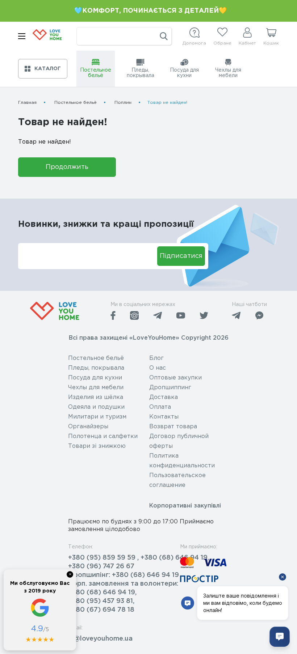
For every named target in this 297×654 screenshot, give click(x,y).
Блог (156, 358)
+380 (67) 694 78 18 (101, 610)
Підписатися (181, 256)
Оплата (160, 407)
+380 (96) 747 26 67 (101, 566)
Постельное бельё (75, 103)
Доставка (163, 397)
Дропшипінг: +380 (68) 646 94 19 (123, 575)
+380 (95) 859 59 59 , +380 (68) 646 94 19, (138, 558)
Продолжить (67, 167)
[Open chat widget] (279, 637)
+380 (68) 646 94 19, (102, 592)
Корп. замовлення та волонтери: (123, 584)
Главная (27, 103)
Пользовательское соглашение (177, 480)
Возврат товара (173, 426)
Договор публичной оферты (179, 441)
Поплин (122, 103)
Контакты (164, 417)
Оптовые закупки (175, 378)
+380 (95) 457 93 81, (101, 601)
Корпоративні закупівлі (185, 506)
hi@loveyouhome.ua (100, 639)
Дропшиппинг (170, 387)
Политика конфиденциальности (182, 460)
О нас (157, 368)
